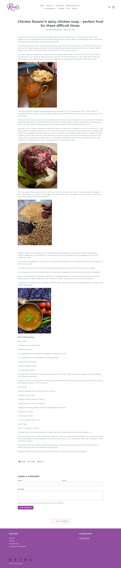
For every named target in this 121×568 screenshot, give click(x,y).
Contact (12, 541)
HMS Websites (84, 538)
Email (64, 480)
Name (20, 480)
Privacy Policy (14, 544)
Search (11, 538)
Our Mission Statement (17, 546)
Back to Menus (62, 521)
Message (21, 489)
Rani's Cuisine (18, 563)
